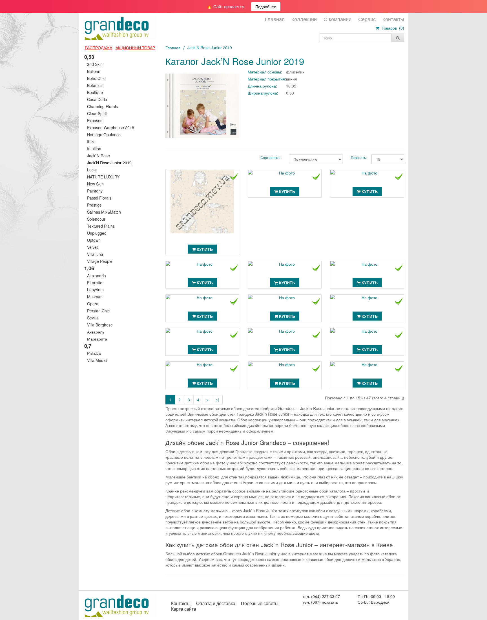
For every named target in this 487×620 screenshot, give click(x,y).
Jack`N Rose (98, 155)
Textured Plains (101, 226)
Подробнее (265, 6)
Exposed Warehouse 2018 (110, 127)
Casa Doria (97, 99)
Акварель (95, 332)
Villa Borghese (100, 325)
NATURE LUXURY (103, 177)
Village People (99, 261)
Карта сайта (183, 609)
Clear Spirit (97, 113)
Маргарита (97, 339)
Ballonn (93, 71)
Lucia (92, 170)
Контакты (393, 19)
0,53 (89, 57)
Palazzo (94, 353)
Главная (275, 19)
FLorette (94, 282)
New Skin (95, 184)
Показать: (357, 157)
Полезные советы (259, 603)
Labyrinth (95, 289)
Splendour (96, 219)
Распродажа (98, 47)
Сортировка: (270, 157)
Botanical (95, 85)
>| (217, 399)
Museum (95, 296)
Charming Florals (102, 106)
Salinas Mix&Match (104, 212)
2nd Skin (95, 64)
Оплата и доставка (215, 603)
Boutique (95, 92)
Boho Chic (96, 78)
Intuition (94, 148)
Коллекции (304, 19)
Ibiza (91, 141)
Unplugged (97, 233)
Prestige (94, 205)
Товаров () (391, 28)
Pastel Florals (99, 198)
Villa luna (95, 254)
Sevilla (93, 318)
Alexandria (96, 275)
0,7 (87, 346)
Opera (92, 303)
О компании (337, 19)
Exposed (95, 120)
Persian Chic (98, 311)
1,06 (89, 268)
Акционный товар (135, 47)
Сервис (367, 19)
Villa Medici (97, 360)
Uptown (94, 240)
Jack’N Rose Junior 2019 (109, 162)
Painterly (95, 191)
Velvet (92, 247)
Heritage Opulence (104, 134)
